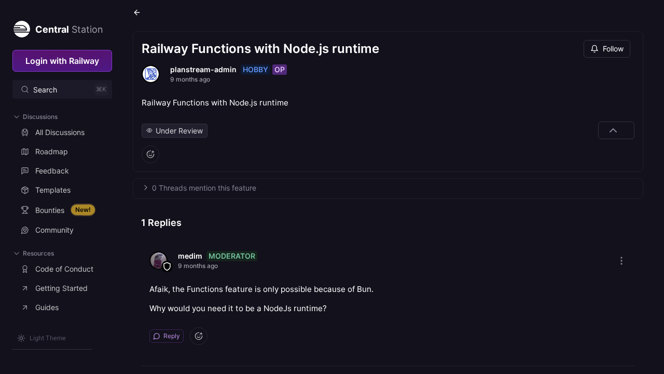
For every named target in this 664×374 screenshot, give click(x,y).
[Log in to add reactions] (150, 154)
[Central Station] (21, 27)
